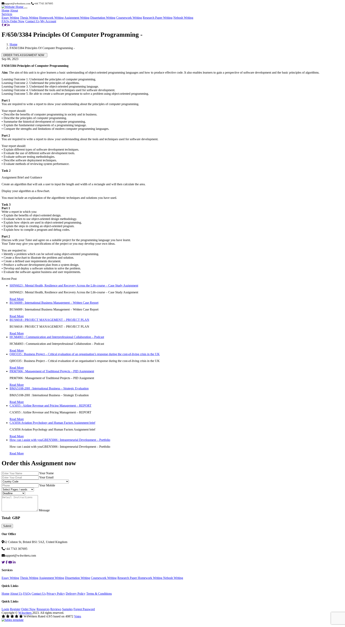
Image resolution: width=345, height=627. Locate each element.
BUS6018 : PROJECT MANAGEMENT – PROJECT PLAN (49, 319)
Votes (77, 616)
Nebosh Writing (183, 17)
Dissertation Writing (102, 17)
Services (7, 14)
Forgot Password (84, 609)
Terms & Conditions (99, 593)
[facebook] (3, 25)
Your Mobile (47, 485)
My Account (48, 21)
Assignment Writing (76, 17)
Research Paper (127, 578)
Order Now (17, 21)
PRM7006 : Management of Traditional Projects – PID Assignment (52, 371)
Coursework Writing (129, 17)
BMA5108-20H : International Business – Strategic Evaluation (49, 388)
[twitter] (5, 25)
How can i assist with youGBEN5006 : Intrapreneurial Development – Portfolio (60, 440)
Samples (67, 609)
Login (5, 609)
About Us (16, 593)
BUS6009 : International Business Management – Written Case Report (54, 302)
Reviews (55, 609)
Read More (17, 299)
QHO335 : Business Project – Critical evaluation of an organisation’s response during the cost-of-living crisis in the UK (85, 354)
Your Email (46, 477)
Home (5, 10)
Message (44, 510)
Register (15, 609)
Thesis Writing (29, 17)
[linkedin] (8, 25)
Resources (43, 609)
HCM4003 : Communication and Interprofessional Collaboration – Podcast (57, 337)
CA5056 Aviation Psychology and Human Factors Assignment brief (52, 422)
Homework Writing (51, 17)
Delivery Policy (75, 593)
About (14, 10)
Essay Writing (10, 17)
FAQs (6, 21)
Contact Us (32, 21)
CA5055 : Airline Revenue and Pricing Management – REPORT (50, 405)
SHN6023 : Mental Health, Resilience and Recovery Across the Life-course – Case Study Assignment (74, 285)
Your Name (46, 473)
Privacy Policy (56, 593)
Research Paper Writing (157, 17)
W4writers (25, 612)
